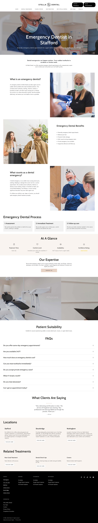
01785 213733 (6, 487)
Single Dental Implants (23, 482)
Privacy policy (18, 519)
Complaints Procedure (8, 511)
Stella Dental (9, 518)
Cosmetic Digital (11, 520)
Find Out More (9, 441)
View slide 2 (49, 317)
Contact (5, 507)
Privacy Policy (6, 509)
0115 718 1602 (6, 482)
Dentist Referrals (76, 4)
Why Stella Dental (7, 502)
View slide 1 (45, 317)
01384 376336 (6, 493)
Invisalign (20, 480)
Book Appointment (88, 4)
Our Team (5, 505)
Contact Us (49, 270)
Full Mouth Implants (23, 484)
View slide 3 (53, 317)
